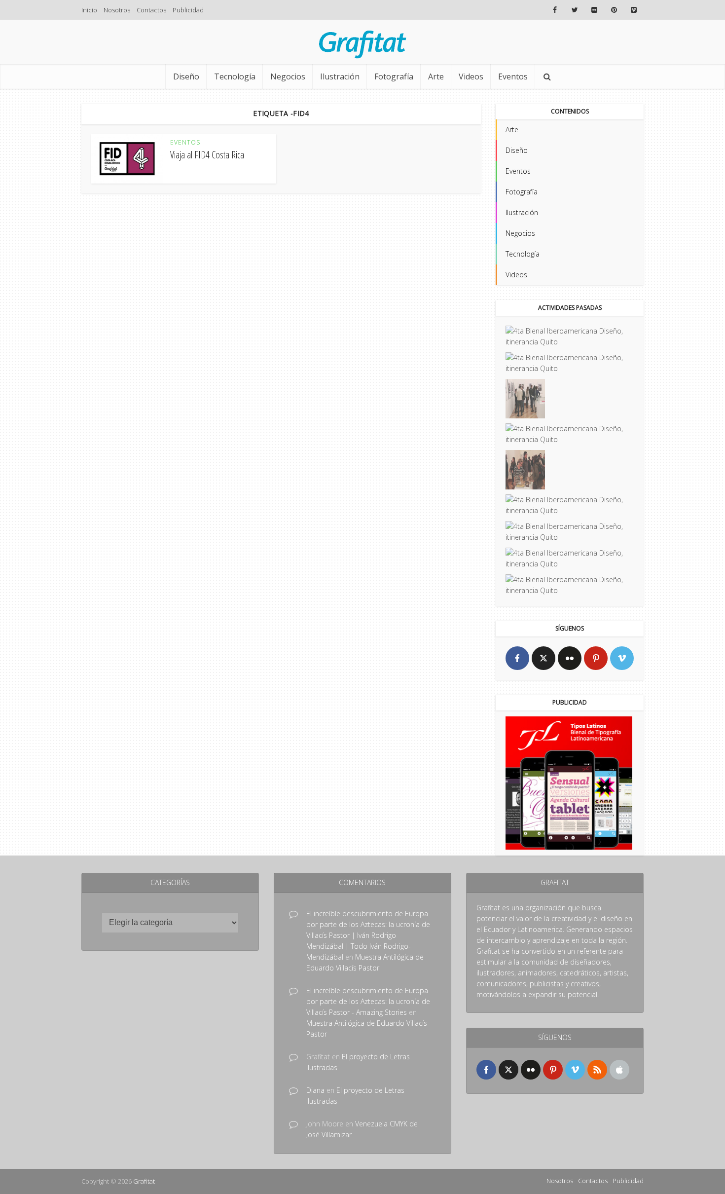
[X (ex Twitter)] (543, 658)
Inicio (89, 9)
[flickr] (569, 658)
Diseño (186, 76)
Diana (315, 1090)
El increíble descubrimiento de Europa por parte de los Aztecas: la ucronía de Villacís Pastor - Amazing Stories (368, 1001)
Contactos (151, 9)
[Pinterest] (596, 658)
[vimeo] (622, 658)
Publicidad (188, 9)
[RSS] (597, 1070)
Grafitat (144, 1181)
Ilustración (340, 76)
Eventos (513, 76)
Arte (436, 76)
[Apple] (619, 1070)
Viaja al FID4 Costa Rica (207, 154)
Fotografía (393, 76)
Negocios (287, 76)
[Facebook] (517, 658)
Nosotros (117, 9)
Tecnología (234, 76)
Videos (471, 76)
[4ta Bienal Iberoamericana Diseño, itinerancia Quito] (570, 336)
